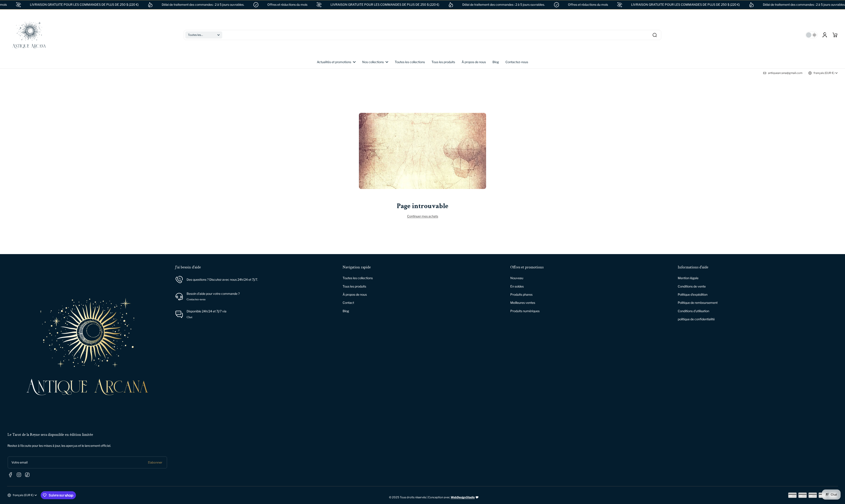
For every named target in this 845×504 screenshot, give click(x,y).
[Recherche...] (654, 34)
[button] (203, 34)
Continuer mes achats (422, 216)
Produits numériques (525, 311)
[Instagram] (19, 474)
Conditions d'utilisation (693, 311)
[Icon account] (824, 35)
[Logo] (29, 35)
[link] (375, 62)
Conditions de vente (692, 286)
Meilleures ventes (522, 302)
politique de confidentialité (696, 319)
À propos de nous (355, 294)
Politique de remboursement (698, 302)
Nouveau (516, 278)
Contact (348, 302)
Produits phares (521, 294)
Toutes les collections (358, 278)
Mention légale (688, 278)
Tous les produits (354, 286)
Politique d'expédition (692, 294)
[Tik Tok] (27, 474)
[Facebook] (10, 474)
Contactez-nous (196, 299)
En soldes (517, 286)
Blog (346, 311)
